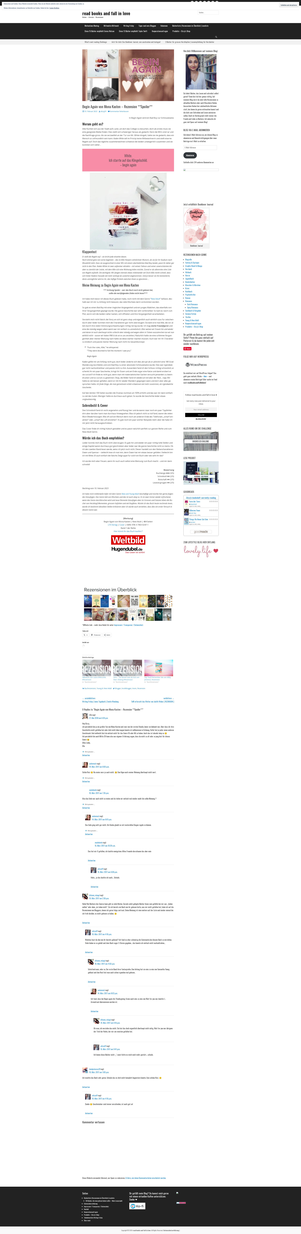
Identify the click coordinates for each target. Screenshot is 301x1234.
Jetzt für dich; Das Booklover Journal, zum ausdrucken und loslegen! (135, 42)
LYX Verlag (112, 524)
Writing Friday (128, 25)
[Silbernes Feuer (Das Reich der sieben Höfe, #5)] (186, 514)
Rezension (141, 688)
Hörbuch (188, 272)
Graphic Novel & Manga (193, 266)
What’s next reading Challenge (96, 42)
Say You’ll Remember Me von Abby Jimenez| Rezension (157, 678)
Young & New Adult (104, 688)
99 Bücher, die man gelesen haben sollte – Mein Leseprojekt (104, 1201)
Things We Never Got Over (198, 519)
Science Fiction (190, 313)
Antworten (86, 755)
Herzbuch (188, 269)
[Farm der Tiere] (186, 506)
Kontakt (86, 1209)
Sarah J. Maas (193, 513)
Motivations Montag (92, 25)
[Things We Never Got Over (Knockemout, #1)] (186, 524)
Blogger (118, 688)
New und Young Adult (130, 494)
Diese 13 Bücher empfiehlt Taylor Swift (133, 31)
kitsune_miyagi (94, 895)
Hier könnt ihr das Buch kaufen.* (128, 531)
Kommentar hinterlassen (119, 111)
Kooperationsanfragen (160, 31)
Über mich (87, 1220)
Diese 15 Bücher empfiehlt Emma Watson (99, 31)
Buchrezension (90, 688)
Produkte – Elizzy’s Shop (181, 31)
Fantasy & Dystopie (192, 262)
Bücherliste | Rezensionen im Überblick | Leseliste (190, 25)
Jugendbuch (189, 278)
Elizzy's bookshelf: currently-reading (201, 497)
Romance (188, 301)
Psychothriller (190, 294)
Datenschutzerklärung (91, 1203)
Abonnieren (190, 155)
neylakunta (93, 790)
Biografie (188, 259)
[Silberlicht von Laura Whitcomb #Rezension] (96, 668)
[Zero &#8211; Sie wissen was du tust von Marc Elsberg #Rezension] (127, 668)
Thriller (188, 317)
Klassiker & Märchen (192, 285)
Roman (187, 298)
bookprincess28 (94, 1069)
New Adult (155, 299)
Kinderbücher (190, 282)
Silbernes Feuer (194, 510)
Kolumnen (164, 25)
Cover (122, 524)
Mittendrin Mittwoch (111, 25)
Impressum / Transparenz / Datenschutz (128, 625)
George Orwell (193, 504)
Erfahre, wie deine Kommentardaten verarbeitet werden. (145, 1178)
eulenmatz (92, 763)
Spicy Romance (192, 307)
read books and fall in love (106, 13)
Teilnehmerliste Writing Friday (93, 1217)
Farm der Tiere (194, 501)
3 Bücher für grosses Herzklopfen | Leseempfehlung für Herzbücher (189, 42)
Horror (187, 275)
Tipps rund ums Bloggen (147, 25)
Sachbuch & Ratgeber (193, 310)
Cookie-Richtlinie (54, 8)
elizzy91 (104, 111)
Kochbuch (188, 291)
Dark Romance (192, 304)
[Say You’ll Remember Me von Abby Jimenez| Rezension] (158, 668)
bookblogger (126, 688)
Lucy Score (192, 522)
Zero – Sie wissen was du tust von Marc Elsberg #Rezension (126, 678)
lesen (134, 688)
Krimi (187, 288)
